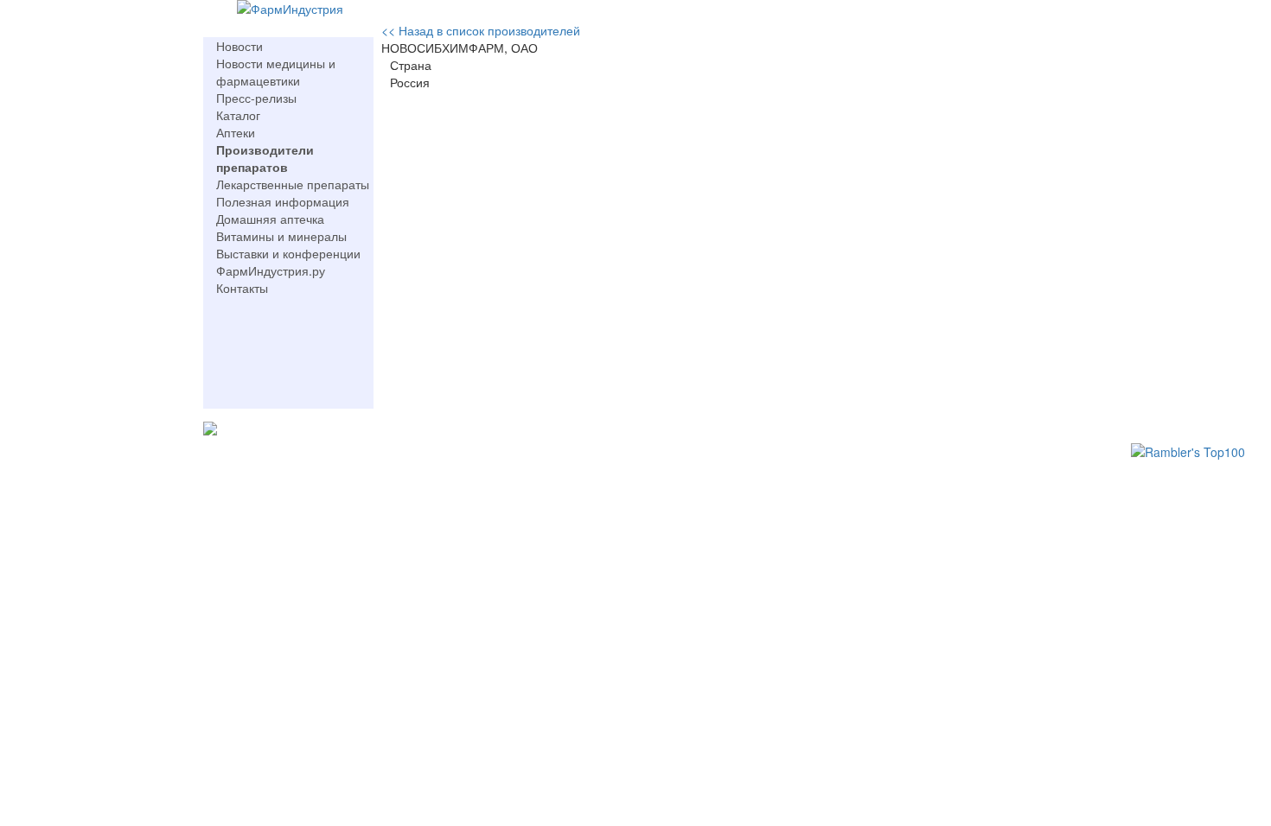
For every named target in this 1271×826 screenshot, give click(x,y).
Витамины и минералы (281, 236)
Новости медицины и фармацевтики (275, 71)
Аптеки (235, 132)
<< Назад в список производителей (480, 30)
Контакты (242, 287)
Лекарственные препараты (292, 184)
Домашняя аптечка (270, 218)
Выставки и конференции (288, 253)
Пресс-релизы (256, 97)
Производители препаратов (265, 158)
